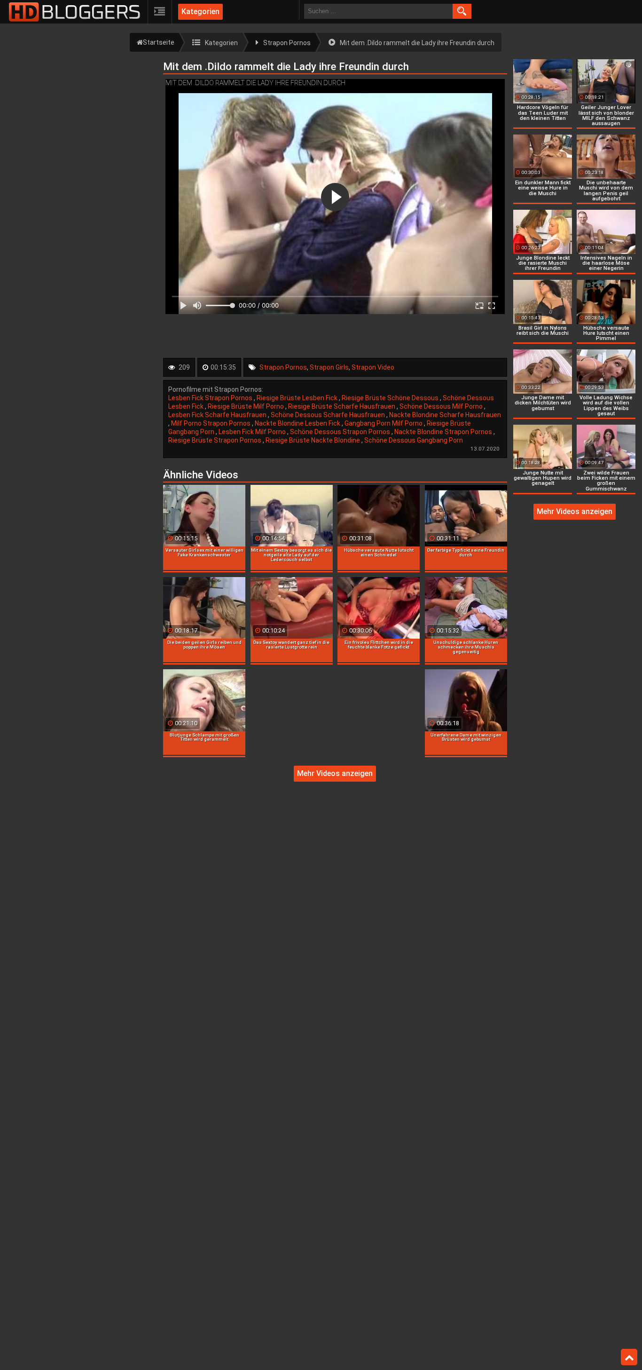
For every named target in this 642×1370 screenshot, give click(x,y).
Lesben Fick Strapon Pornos (211, 398)
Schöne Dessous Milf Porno (441, 406)
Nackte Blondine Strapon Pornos (443, 432)
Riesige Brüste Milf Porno (246, 406)
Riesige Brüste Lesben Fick (298, 398)
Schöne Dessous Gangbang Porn (413, 440)
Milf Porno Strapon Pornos (211, 423)
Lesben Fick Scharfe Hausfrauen (218, 415)
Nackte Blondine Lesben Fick (298, 423)
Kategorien (200, 11)
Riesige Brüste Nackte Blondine (313, 440)
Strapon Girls (329, 367)
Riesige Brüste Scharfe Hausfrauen (342, 406)
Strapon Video (373, 367)
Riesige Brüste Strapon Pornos (215, 440)
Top (629, 1357)
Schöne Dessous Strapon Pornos (340, 432)
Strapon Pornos (283, 367)
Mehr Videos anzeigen (335, 773)
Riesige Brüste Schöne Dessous (391, 398)
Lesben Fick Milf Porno (253, 432)
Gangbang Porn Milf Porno (384, 423)
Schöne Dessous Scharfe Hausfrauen (328, 415)
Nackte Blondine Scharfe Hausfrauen (445, 415)
